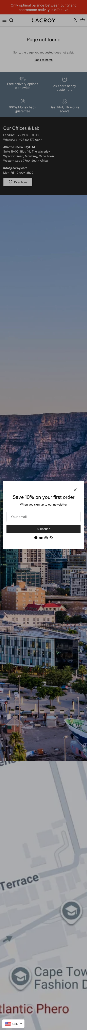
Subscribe (43, 529)
